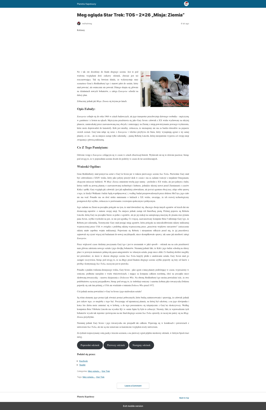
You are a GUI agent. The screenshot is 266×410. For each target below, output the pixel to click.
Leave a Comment (133, 386)
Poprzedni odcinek (90, 345)
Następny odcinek (141, 345)
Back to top (184, 398)
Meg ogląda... (94, 371)
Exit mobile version (133, 406)
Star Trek (106, 371)
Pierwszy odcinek (116, 345)
